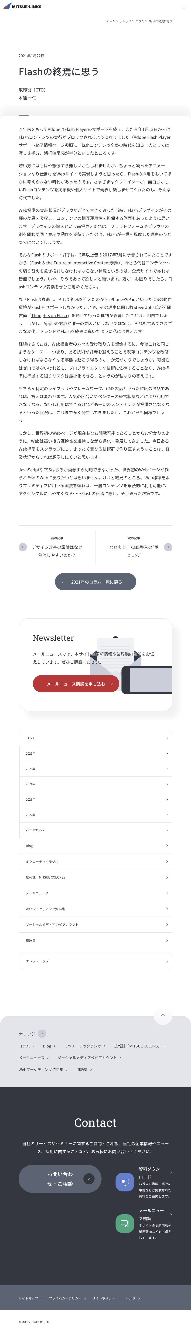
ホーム (111, 21)
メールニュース (37, 893)
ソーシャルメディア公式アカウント (87, 1057)
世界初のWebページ (54, 433)
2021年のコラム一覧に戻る (96, 582)
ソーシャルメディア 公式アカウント (52, 924)
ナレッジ (125, 21)
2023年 (30, 799)
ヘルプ (131, 1298)
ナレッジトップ (37, 961)
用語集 (31, 940)
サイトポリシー (103, 1298)
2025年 (30, 769)
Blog (29, 845)
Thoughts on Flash (49, 315)
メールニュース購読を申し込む (76, 684)
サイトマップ (28, 1298)
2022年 (30, 814)
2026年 (30, 753)
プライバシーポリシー (65, 1298)
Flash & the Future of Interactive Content (70, 262)
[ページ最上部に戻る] (163, 1015)
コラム (140, 21)
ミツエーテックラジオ (42, 861)
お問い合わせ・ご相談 (60, 1178)
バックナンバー (36, 830)
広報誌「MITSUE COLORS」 (46, 877)
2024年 (30, 784)
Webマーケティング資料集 (45, 909)
